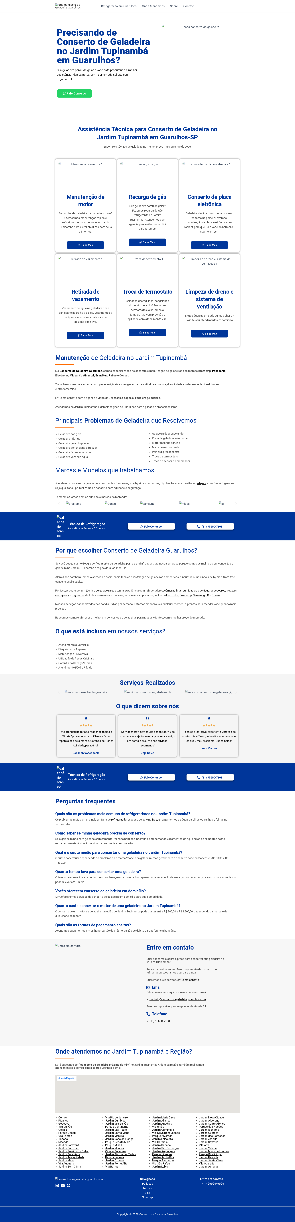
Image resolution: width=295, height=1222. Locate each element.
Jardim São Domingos (165, 1148)
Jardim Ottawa (114, 1160)
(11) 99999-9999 (213, 1183)
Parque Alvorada (162, 1135)
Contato (188, 6)
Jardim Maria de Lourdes (214, 1151)
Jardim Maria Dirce (163, 1117)
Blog (147, 1192)
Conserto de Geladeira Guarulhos (80, 370)
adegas (201, 483)
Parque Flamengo (163, 1160)
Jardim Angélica (162, 1123)
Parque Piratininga (210, 1154)
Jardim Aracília (208, 1139)
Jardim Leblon (160, 1166)
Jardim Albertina (209, 1120)
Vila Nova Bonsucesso (166, 1132)
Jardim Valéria (208, 1148)
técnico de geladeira (98, 590)
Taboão (63, 1139)
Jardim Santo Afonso (212, 1123)
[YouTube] (63, 1185)
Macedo (63, 1142)
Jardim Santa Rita (163, 1157)
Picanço (63, 1120)
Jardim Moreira (114, 1135)
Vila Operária (206, 1163)
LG (207, 595)
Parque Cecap (67, 1132)
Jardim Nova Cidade (211, 1117)
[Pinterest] (69, 1185)
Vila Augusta (66, 1163)
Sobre (174, 6)
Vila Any (204, 1145)
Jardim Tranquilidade (71, 1157)
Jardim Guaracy (208, 1132)
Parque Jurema (114, 1157)
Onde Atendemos (153, 6)
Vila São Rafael (161, 1163)
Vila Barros (111, 1166)
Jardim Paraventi (68, 1145)
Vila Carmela (160, 1142)
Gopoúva (63, 1123)
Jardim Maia (66, 1160)
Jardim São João (68, 1148)
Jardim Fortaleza (162, 1139)
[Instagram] (57, 1185)
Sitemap (147, 1197)
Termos (147, 1188)
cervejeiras (62, 595)
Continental (86, 375)
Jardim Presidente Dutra (73, 1151)
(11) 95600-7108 (159, 1021)
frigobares (78, 595)
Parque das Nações (211, 1126)
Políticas (147, 1183)
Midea (74, 375)
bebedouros (217, 590)
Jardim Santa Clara (211, 1160)
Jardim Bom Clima (69, 1166)
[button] (59, 504)
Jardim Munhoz (114, 1148)
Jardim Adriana (208, 1166)
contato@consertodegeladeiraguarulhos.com (177, 999)
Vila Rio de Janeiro (116, 1117)
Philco (113, 375)
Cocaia (62, 1129)
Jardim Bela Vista (69, 1154)
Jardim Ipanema (209, 1129)
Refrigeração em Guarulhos (118, 6)
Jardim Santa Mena (117, 1132)
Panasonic (218, 370)
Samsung (199, 595)
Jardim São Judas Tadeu (120, 1154)
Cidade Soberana (115, 1151)
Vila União (158, 1126)
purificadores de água (196, 590)
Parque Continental (117, 1126)
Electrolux (172, 595)
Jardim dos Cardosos (212, 1135)
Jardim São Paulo (116, 1129)
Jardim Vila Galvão (116, 1123)
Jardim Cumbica (115, 1120)
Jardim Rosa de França (119, 1139)
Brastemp (186, 595)
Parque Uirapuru (162, 1154)
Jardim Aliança (161, 1120)
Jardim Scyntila (208, 1142)
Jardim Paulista (208, 1157)
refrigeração (118, 819)
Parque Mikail (113, 1145)
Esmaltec (101, 375)
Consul (216, 595)
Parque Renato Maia (117, 1142)
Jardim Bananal (161, 1145)
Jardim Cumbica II (163, 1129)
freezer (156, 819)
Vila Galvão (65, 1126)
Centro (62, 1117)
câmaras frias (173, 590)
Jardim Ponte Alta (116, 1163)
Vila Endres (65, 1135)
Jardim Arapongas (163, 1151)
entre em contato (188, 979)
